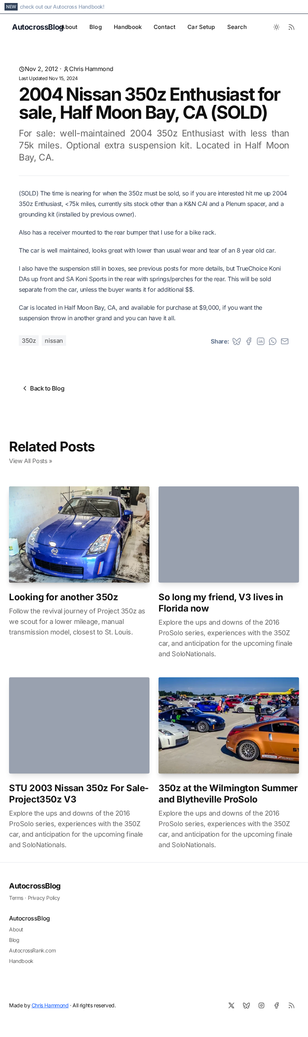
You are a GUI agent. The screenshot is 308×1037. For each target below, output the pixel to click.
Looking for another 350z (63, 597)
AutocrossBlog (35, 885)
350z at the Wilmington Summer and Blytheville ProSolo (228, 794)
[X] (231, 1005)
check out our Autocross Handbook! (62, 6)
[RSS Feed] (291, 27)
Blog (95, 26)
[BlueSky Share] (236, 341)
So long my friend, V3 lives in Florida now (221, 603)
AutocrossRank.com (32, 950)
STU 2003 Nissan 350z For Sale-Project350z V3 (79, 794)
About (69, 26)
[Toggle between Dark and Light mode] (276, 27)
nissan (54, 340)
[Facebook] (276, 1005)
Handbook (128, 26)
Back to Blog (47, 388)
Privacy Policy (44, 898)
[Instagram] (261, 1005)
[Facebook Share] (248, 341)
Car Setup (201, 26)
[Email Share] (284, 341)
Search (237, 26)
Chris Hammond (91, 69)
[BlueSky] (246, 1005)
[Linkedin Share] (260, 341)
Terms (16, 898)
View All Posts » (30, 461)
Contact (164, 26)
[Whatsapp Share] (272, 341)
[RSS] (291, 1005)
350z (29, 340)
